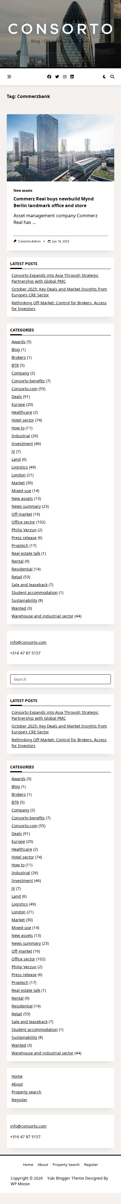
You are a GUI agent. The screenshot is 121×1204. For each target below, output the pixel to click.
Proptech (20, 545)
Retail (17, 576)
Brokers (19, 357)
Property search (26, 1092)
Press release (24, 537)
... (34, 222)
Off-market (22, 514)
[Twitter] (57, 76)
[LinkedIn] (72, 76)
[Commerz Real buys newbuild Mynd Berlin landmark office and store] (60, 147)
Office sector (23, 522)
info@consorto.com (28, 642)
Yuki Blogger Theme (65, 1178)
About (17, 1084)
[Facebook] (49, 76)
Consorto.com (24, 388)
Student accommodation (35, 592)
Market (18, 482)
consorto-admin (29, 241)
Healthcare (22, 412)
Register (19, 1099)
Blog (16, 349)
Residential (22, 569)
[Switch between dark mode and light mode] (104, 76)
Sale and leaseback (30, 584)
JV (13, 451)
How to (18, 428)
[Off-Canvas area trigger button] (9, 76)
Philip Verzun (24, 529)
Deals (17, 396)
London (19, 475)
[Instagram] (64, 76)
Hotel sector (23, 420)
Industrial (21, 435)
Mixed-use (21, 490)
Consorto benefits (28, 381)
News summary (26, 506)
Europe (18, 404)
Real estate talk (26, 553)
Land (16, 459)
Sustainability (24, 600)
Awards (19, 341)
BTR (15, 365)
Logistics (20, 467)
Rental (18, 561)
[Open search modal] (112, 76)
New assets (23, 190)
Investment (22, 443)
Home (17, 1076)
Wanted (19, 608)
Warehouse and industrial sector (42, 616)
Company (20, 373)
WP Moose (20, 1183)
